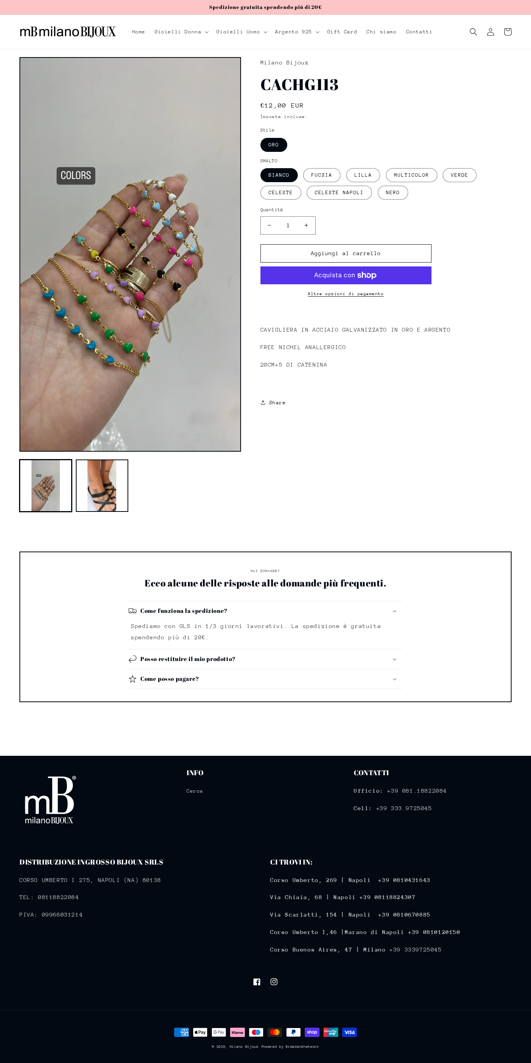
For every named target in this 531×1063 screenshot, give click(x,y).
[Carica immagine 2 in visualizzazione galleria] (102, 485)
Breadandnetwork (302, 1046)
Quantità (271, 209)
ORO (274, 145)
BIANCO (279, 175)
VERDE (459, 175)
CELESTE (281, 192)
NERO (393, 192)
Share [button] (277, 402)
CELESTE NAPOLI (339, 192)
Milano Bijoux (244, 1046)
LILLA (363, 175)
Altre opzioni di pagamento (346, 293)
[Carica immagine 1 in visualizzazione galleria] (45, 485)
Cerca (195, 791)
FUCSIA (321, 175)
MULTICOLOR (411, 175)
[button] (181, 32)
